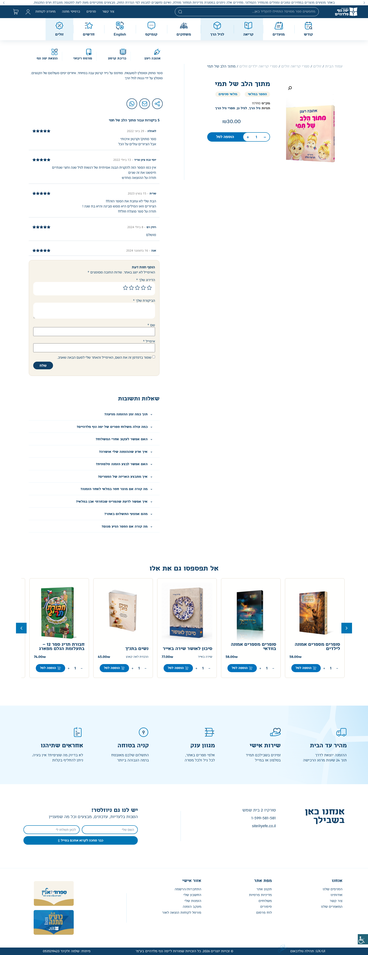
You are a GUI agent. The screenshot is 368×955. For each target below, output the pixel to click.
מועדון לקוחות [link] (45, 11)
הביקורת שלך (144, 300)
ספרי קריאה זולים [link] (295, 66)
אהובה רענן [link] (152, 58)
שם (151, 325)
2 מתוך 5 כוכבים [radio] (143, 287)
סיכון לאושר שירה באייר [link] (187, 649)
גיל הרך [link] (254, 108)
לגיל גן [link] (242, 108)
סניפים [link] (91, 11)
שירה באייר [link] (205, 657)
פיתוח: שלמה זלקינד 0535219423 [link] (67, 951)
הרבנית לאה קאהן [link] (137, 657)
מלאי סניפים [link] (227, 94)
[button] (364, 2)
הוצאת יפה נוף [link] (47, 58)
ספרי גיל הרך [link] (225, 108)
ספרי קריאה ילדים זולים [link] (258, 66)
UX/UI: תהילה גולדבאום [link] (307, 951)
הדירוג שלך (145, 280)
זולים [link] (317, 66)
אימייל (149, 341)
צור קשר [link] (108, 11)
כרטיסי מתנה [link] (71, 11)
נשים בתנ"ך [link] (136, 649)
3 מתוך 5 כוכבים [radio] (137, 287)
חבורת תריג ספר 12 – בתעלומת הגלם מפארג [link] (62, 646)
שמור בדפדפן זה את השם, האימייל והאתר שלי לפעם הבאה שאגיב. (104, 357)
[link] (363, 939)
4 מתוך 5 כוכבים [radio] (131, 287)
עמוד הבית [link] (333, 66)
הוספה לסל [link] (225, 137)
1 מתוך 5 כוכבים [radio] (149, 287)
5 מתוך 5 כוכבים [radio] (125, 287)
